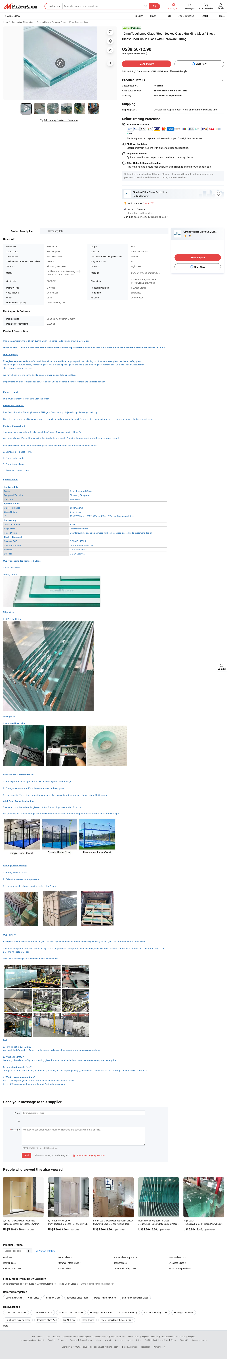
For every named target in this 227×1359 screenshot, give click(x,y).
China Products (53, 1336)
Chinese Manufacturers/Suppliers (77, 1336)
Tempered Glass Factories (71, 1312)
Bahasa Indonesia (199, 1340)
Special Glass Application (125, 1257)
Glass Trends (88, 1319)
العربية (129, 1340)
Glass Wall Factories (42, 1312)
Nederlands (119, 1340)
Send (26, 1155)
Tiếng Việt (184, 1340)
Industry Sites (133, 1336)
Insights (191, 1336)
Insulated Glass (176, 1257)
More (5, 1325)
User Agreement (130, 1347)
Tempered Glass (58, 22)
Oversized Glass (176, 1262)
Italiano (98, 1340)
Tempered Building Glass (155, 1312)
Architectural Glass (12, 1268)
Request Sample (178, 71)
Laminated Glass (14, 1297)
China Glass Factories (16, 1312)
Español (51, 1340)
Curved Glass (64, 1268)
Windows (7, 1257)
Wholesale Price (117, 1336)
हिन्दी (155, 1340)
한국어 (138, 1340)
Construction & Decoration (23, 22)
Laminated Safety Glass (125, 1268)
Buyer (153, 15)
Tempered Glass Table (77, 1297)
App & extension (186, 15)
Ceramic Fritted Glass (68, 1262)
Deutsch (108, 1340)
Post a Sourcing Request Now (89, 1155)
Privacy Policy (159, 1347)
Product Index (167, 1336)
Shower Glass (120, 1262)
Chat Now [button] (201, 63)
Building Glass (43, 22)
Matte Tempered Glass (105, 1297)
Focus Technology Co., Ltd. (93, 1347)
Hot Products (37, 1336)
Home (5, 22)
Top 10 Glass (69, 1319)
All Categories (13, 15)
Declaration (145, 1347)
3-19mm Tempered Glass (181, 1268)
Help (169, 15)
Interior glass (9, 1262)
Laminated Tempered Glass (135, 1297)
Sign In (127, 216)
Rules (222, 15)
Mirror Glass (64, 1257)
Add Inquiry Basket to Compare (61, 120)
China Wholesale (101, 1336)
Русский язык (86, 1340)
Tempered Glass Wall (47, 1319)
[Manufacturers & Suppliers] (20, 6)
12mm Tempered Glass (78, 22)
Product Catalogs (46, 1250)
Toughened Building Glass (18, 1319)
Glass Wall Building (128, 1312)
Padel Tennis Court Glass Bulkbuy (117, 1319)
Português (62, 1340)
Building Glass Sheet (183, 1312)
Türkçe (174, 1340)
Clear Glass (33, 1297)
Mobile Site (180, 1336)
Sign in (221, 8)
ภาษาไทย (164, 1340)
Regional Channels (150, 1336)
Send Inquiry (147, 63)
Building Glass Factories (101, 1312)
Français (73, 1340)
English (41, 1340)
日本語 (147, 1340)
